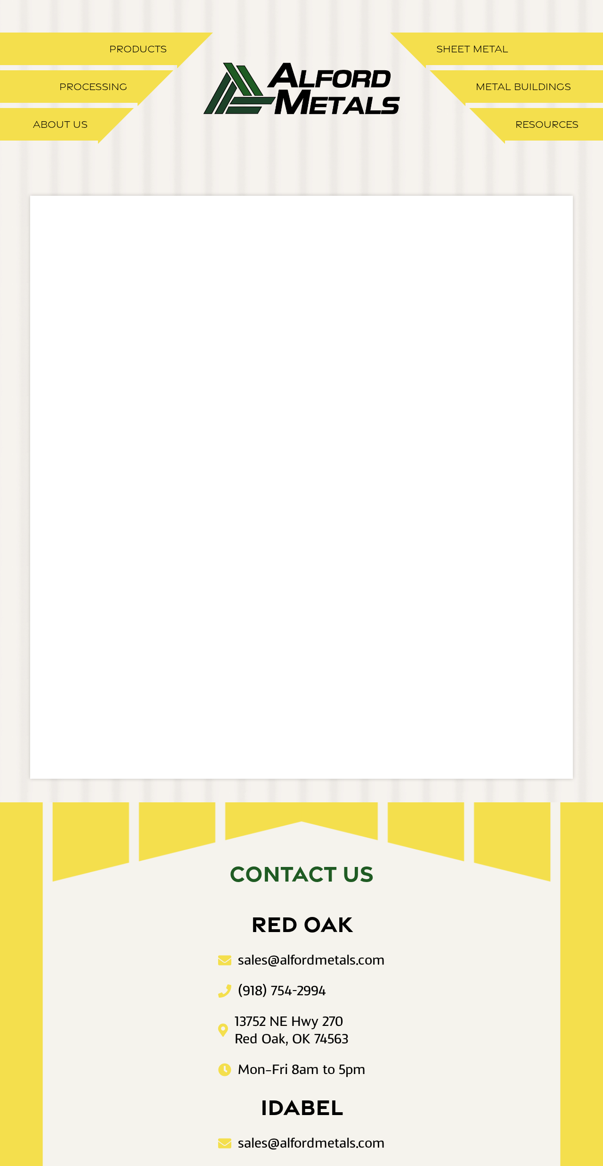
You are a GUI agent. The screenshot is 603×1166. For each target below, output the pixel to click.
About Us (60, 124)
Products (138, 49)
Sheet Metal (472, 49)
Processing (93, 86)
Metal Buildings (523, 86)
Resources (547, 124)
